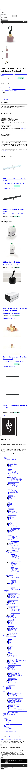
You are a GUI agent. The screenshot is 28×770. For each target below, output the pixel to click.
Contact (4, 726)
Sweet (9, 650)
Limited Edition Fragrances (11, 657)
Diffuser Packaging (12, 680)
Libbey (9, 519)
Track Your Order (9, 722)
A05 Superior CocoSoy (13, 593)
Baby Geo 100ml (14, 487)
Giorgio (10, 489)
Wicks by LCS (11, 608)
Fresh (9, 642)
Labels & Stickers (12, 629)
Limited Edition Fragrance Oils (14, 659)
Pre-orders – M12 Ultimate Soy (14, 706)
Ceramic (12, 567)
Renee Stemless (11, 525)
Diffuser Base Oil (12, 663)
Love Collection (11, 521)
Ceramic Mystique (14, 570)
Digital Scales (11, 620)
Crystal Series (11, 510)
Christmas (10, 639)
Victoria (10, 503)
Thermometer (11, 626)
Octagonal (10, 495)
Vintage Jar (10, 543)
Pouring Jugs (11, 623)
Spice (9, 649)
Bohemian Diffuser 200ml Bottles (15, 675)
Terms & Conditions (22, 738)
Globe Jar (10, 513)
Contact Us (8, 727)
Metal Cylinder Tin (15, 555)
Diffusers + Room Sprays (8, 667)
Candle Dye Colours (12, 633)
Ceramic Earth (14, 569)
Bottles (7, 681)
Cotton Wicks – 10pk (15, 609)
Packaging (10, 583)
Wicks (7, 604)
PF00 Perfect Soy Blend (13, 598)
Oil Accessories (11, 666)
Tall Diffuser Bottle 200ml (13, 676)
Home (4, 457)
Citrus (9, 637)
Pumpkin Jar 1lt (11, 496)
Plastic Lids (13, 581)
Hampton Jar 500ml (12, 515)
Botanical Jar (11, 506)
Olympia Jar (10, 522)
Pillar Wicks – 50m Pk (15, 613)
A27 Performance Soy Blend (14, 594)
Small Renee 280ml (15, 526)
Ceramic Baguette (14, 568)
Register (5, 725)
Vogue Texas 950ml (15, 545)
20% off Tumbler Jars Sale (13, 702)
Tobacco (10, 653)
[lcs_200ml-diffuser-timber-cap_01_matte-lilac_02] (7, 58)
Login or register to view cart (9, 188)
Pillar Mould (8, 689)
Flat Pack (13, 584)
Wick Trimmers (11, 607)
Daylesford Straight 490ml (16, 480)
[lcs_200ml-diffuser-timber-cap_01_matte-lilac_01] (10, 43)
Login (7, 719)
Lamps (9, 493)
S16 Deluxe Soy (11, 596)
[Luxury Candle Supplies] (14, 762)
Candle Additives (11, 603)
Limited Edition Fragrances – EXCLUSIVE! (17, 711)
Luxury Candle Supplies (11, 736)
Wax (7, 591)
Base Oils (5, 264)
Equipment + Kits (9, 616)
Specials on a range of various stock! (15, 700)
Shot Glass (10, 534)
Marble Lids (13, 580)
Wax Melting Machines (13, 619)
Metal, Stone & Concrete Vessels (12, 551)
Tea (9, 652)
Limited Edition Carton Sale (9, 714)
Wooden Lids (13, 582)
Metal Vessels (11, 552)
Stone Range (11, 562)
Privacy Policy (14, 738)
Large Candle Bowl (12, 517)
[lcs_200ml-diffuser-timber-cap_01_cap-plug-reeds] (7, 65)
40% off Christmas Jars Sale (14, 704)
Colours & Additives (10, 632)
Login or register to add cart (6, 87)
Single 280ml (13, 490)
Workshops (5, 713)
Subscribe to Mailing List (11, 731)
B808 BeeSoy (11, 601)
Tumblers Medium (14, 538)
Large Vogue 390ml (15, 547)
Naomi (9, 497)
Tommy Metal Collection (16, 561)
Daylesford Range (12, 477)
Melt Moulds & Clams (13, 628)
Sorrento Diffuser (11, 678)
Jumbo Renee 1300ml (15, 529)
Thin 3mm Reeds (5, 150)
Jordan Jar (10, 516)
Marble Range (14, 563)
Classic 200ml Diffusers (13, 670)
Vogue (9, 544)
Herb (9, 645)
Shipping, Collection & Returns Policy (14, 724)
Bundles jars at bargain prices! (14, 693)
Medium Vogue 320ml (15, 548)
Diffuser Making (9, 668)
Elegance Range (11, 483)
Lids (9, 576)
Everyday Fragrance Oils (11, 636)
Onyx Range (13, 564)
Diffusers (2, 75)
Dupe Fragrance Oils (10, 656)
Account (5, 718)
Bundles (10, 504)
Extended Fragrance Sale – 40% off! (15, 698)
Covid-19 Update (9, 728)
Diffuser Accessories (7, 183)
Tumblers (10, 535)
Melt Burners (8, 687)
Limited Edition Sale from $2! (14, 701)
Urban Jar (10, 539)
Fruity (9, 643)
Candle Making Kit (12, 617)
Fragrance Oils (6, 635)
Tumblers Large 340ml (15, 537)
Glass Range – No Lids (10, 505)
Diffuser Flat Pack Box (15, 589)
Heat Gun (10, 622)
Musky (9, 647)
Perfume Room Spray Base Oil (14, 665)
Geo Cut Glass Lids (15, 577)
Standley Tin (13, 557)
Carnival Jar (10, 466)
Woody (9, 654)
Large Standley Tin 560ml (19, 558)
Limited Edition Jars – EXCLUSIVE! (16, 709)
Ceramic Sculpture (15, 572)
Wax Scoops (10, 627)
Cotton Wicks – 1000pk (16, 611)
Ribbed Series (11, 530)
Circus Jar (10, 469)
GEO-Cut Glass (11, 484)
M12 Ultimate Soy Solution (14, 597)
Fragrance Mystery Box (13, 661)
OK (1, 758)
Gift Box (13, 588)
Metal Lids (13, 578)
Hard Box (13, 587)
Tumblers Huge (14, 536)
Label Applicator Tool (12, 630)
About (7, 730)
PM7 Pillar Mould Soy (13, 600)
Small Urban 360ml (15, 542)
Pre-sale (4, 715)
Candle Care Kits (11, 621)
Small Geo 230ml (14, 486)
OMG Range (11, 523)
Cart (6, 721)
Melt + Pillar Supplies (7, 686)
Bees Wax (10, 602)
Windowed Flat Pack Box (16, 585)
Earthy (9, 640)
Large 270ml (13, 472)
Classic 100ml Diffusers (13, 669)
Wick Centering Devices (13, 606)
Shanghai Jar (11, 499)
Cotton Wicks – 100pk (15, 610)
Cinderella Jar (11, 509)
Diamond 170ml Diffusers (13, 673)
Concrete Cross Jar (12, 574)
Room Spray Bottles (12, 682)
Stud (9, 502)
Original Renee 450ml (15, 528)
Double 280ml (14, 491)
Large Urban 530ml (15, 541)
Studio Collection (11, 500)
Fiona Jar (13, 554)
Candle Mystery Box (12, 694)
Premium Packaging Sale (13, 712)
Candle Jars (5, 458)
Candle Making (6, 590)
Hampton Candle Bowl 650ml (14, 492)
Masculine (10, 646)
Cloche (9, 470)
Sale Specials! (8, 696)
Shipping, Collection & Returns (7, 739)
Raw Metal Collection (15, 556)
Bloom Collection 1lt (12, 464)
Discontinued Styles (12, 708)
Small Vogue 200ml (15, 549)
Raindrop (10, 498)
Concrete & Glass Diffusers (14, 674)
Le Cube (10, 518)
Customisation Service (7, 717)
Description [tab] (5, 99)
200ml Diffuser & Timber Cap (8, 74)
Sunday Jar (10, 532)
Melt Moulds (8, 688)
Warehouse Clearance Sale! (14, 699)
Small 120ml (13, 471)
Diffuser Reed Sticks (16, 183)
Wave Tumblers (11, 550)
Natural (9, 648)
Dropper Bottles (11, 683)
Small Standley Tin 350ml (19, 559)
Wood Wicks (11, 614)
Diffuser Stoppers (15, 361)
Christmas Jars (11, 508)
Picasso (9, 524)
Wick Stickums (11, 615)
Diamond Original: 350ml (13, 482)
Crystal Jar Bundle (12, 474)
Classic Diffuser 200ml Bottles (21, 74)
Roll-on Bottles (11, 685)
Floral (9, 641)
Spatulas (10, 624)
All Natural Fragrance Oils (11, 655)
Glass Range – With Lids (11, 459)
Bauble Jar (10, 461)
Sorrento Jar (10, 531)
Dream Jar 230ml (11, 511)
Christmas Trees (11, 467)
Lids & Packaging (9, 575)
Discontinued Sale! (10, 707)
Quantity (2, 83)
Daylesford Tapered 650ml (16, 479)
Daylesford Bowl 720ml (16, 478)
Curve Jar (10, 476)
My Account (8, 720)
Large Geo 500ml (14, 485)
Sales (4, 691)
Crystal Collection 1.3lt (13, 473)
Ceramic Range (11, 565)
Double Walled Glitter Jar (13, 512)
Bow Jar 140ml (11, 463)
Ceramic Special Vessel (16, 571)
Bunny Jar (10, 465)
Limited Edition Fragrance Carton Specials (17, 660)
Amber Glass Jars (12, 460)
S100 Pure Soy (11, 595)
